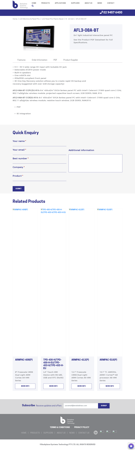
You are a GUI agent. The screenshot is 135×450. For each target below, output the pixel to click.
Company (19, 167)
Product (18, 176)
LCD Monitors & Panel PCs (29, 19)
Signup (104, 406)
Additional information (81, 150)
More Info (25, 386)
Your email (19, 149)
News (99, 3)
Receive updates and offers (42, 405)
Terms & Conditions (60, 427)
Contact (110, 3)
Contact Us (83, 433)
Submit (19, 189)
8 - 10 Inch (70, 19)
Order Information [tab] (39, 60)
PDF (19, 107)
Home (15, 19)
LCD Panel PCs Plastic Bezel (52, 19)
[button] (131, 446)
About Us (88, 3)
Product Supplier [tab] (70, 60)
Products (45, 3)
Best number (20, 158)
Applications (60, 3)
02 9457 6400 (112, 12)
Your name (19, 141)
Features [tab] (21, 60)
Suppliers (75, 3)
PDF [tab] (55, 60)
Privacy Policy (81, 427)
